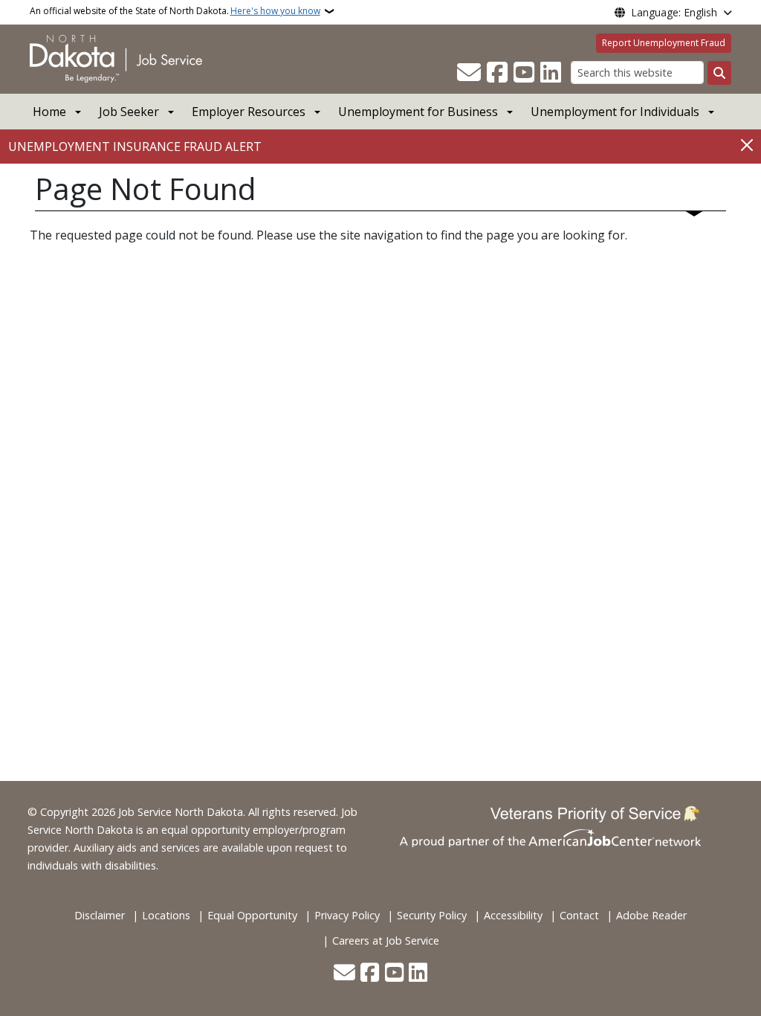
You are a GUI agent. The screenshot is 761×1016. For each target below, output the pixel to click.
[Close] (747, 145)
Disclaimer (99, 915)
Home (49, 111)
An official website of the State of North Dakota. (175, 10)
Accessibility (513, 915)
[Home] (116, 58)
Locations (166, 915)
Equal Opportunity (252, 915)
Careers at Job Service (385, 940)
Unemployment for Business (418, 111)
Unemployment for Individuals (615, 111)
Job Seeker (129, 111)
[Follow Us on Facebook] (497, 73)
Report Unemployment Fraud (663, 42)
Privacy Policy (347, 915)
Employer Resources (248, 111)
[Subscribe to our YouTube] (524, 73)
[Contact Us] (469, 73)
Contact (579, 915)
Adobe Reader (651, 915)
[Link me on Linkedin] (550, 73)
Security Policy (432, 915)
